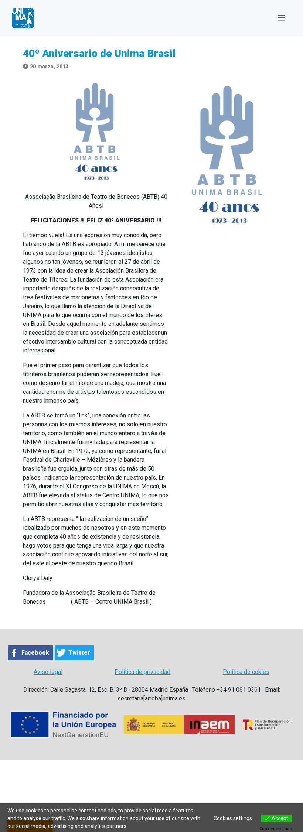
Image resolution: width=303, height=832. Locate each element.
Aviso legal (48, 671)
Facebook (35, 652)
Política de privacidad (142, 671)
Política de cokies (246, 671)
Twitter (79, 652)
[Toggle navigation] (281, 18)
